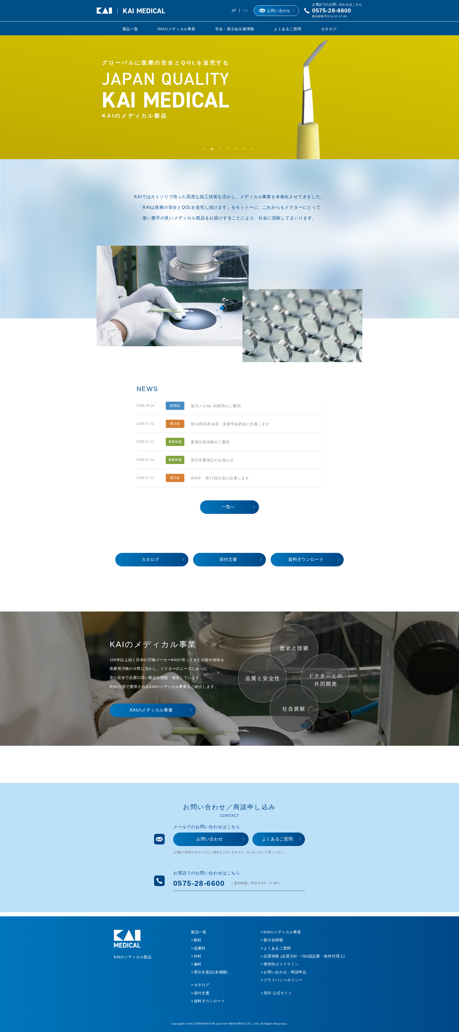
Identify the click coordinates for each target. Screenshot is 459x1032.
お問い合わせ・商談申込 (285, 972)
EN (245, 10)
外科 (198, 956)
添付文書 (228, 559)
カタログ (329, 29)
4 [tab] (229, 150)
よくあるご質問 (287, 29)
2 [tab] (213, 150)
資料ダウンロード (306, 559)
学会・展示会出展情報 (234, 29)
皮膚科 (200, 948)
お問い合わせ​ (209, 839)
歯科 (198, 964)
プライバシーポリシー (283, 980)
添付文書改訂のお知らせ (212, 460)
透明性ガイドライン (281, 964)
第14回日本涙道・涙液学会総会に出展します (230, 424)
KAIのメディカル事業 (177, 29)
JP (233, 10)
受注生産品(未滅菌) (211, 972)
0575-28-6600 (331, 10)
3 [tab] (221, 150)
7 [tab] (253, 150)
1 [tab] (205, 150)
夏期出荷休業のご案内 (210, 442)
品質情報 (304, 956)
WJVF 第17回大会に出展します (220, 478)
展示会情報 (273, 940)
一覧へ (228, 507)
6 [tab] (245, 150)
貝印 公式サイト (278, 993)
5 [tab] (237, 150)
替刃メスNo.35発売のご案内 (216, 406)
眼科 (198, 940)
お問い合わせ (279, 10)
